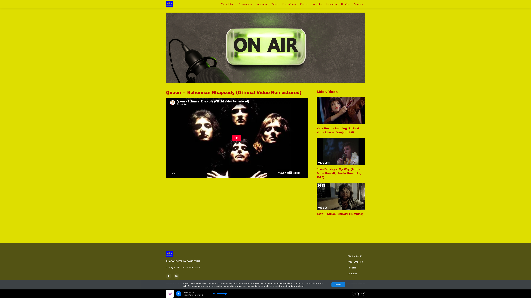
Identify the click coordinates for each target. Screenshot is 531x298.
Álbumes (262, 4)
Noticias (345, 4)
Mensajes (317, 4)
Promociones (289, 4)
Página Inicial (227, 4)
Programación (246, 4)
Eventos (304, 4)
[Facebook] (358, 294)
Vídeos (274, 4)
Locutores (331, 4)
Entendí (338, 285)
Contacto (358, 4)
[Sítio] (363, 294)
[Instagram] (354, 294)
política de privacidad (293, 286)
